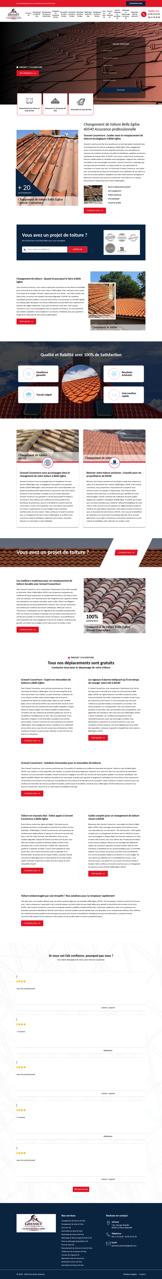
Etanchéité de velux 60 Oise (63, 14)
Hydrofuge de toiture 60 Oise (79, 14)
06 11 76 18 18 (154, 17)
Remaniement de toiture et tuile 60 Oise (46, 14)
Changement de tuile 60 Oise (37, 14)
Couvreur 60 (28, 14)
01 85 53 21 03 (154, 14)
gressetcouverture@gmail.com (124, 1246)
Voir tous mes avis (81, 1189)
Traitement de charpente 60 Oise (55, 14)
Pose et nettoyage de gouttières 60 (117, 14)
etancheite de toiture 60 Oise (71, 14)
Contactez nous (135, 3)
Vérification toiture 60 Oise (88, 14)
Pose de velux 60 (104, 14)
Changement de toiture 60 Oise (97, 14)
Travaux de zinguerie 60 (110, 14)
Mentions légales (130, 1274)
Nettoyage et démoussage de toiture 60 (126, 14)
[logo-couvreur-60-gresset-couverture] (14, 19)
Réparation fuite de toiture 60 (134, 14)
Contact (142, 1274)
